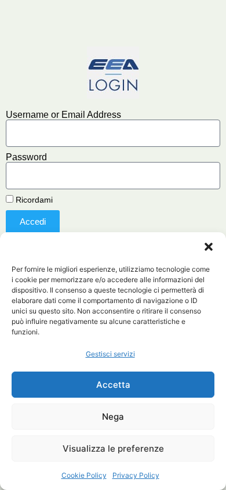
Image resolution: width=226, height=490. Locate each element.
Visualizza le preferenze (113, 448)
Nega (113, 416)
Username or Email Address (63, 115)
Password (26, 157)
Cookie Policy (84, 475)
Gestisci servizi (110, 354)
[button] (208, 247)
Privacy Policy (135, 475)
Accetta (113, 384)
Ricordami (33, 200)
